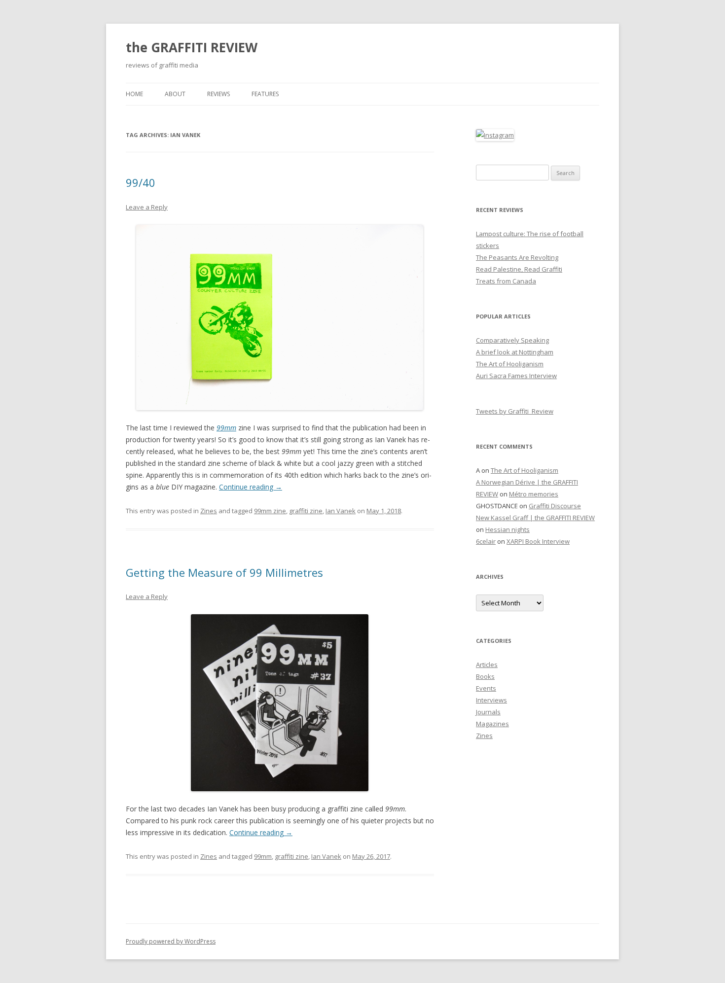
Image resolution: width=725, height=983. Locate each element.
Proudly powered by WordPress (171, 941)
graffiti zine (306, 510)
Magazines (492, 723)
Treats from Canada (506, 281)
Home (134, 94)
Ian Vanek (341, 510)
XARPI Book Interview (538, 541)
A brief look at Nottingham (514, 352)
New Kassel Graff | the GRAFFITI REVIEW (535, 517)
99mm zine (270, 510)
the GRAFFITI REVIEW (191, 47)
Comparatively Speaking (512, 340)
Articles (487, 664)
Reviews (218, 94)
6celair (486, 541)
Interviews (491, 700)
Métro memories (533, 494)
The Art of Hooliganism (510, 363)
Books (485, 676)
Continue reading (250, 487)
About (175, 94)
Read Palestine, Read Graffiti (519, 269)
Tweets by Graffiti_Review (514, 411)
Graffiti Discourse (555, 505)
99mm (263, 856)
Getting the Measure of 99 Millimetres (224, 572)
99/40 (140, 182)
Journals (488, 711)
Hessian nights (507, 529)
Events (486, 688)
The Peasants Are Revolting (517, 257)
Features (265, 94)
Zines (208, 510)
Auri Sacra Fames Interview (516, 375)
